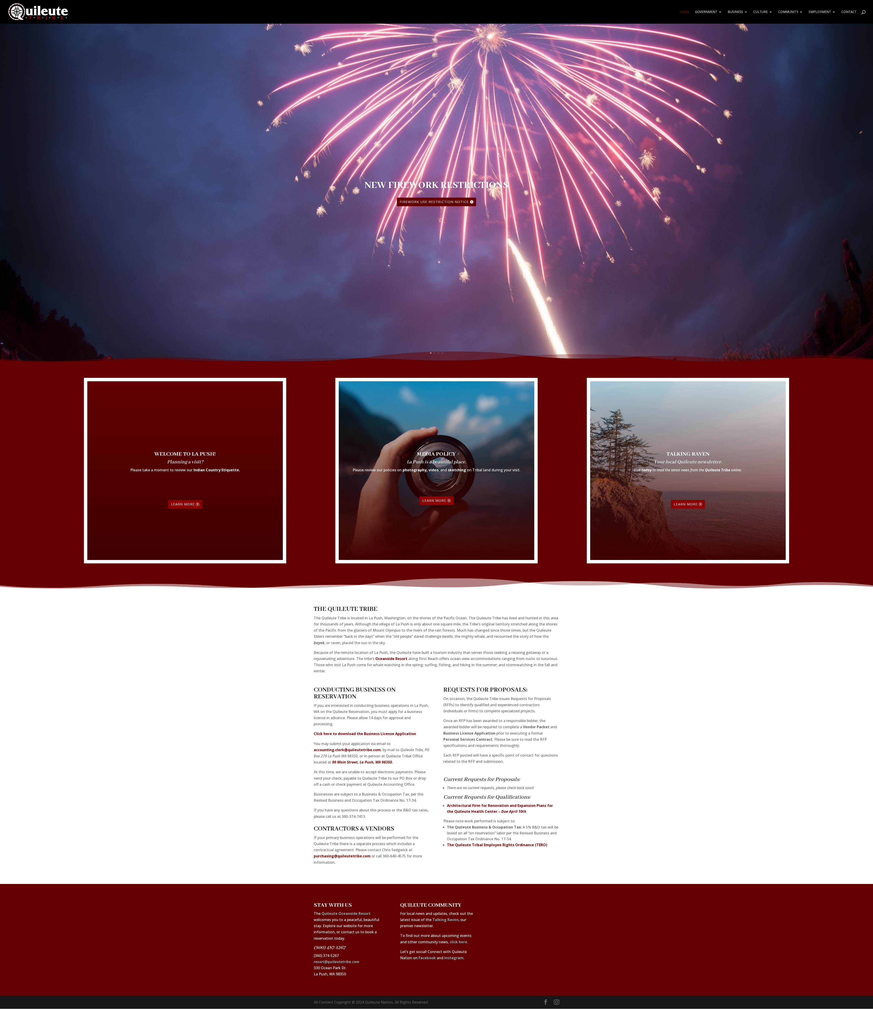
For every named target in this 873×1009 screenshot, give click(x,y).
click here (458, 941)
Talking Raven (445, 919)
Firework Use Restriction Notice (434, 201)
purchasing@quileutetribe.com (342, 855)
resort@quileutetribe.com (336, 961)
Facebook (427, 957)
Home (684, 12)
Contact (849, 12)
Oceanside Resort (391, 658)
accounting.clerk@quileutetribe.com (347, 749)
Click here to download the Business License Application (365, 733)
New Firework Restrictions (436, 185)
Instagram (454, 957)
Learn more (183, 504)
